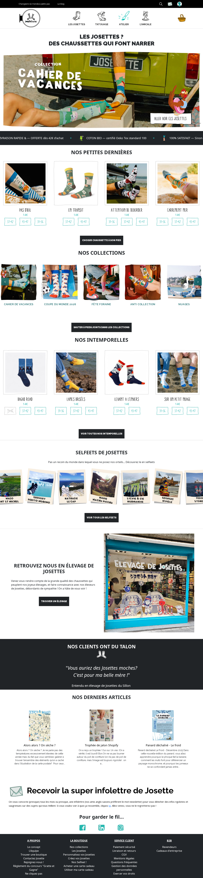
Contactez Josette (33, 858)
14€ (25, 215)
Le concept (33, 847)
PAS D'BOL (25, 210)
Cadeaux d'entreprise (169, 851)
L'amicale (145, 24)
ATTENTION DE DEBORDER (127, 210)
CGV (124, 854)
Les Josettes (79, 851)
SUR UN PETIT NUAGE (177, 399)
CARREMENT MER (177, 210)
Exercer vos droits (124, 873)
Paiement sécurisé (124, 847)
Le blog (60, 4)
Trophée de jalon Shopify (101, 745)
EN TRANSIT (76, 210)
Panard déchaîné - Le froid (163, 745)
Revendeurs (169, 847)
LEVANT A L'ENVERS (127, 399)
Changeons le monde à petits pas (34, 4)
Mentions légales (124, 858)
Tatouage (101, 24)
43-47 (25, 222)
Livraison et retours (124, 851)
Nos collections (79, 847)
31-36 (40, 222)
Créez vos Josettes (79, 858)
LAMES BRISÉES (76, 399)
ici (110, 805)
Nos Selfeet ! (79, 862)
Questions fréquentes (124, 862)
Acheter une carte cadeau (79, 866)
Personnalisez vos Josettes (79, 854)
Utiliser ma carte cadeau (79, 870)
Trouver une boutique (34, 854)
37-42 (10, 222)
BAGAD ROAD (25, 399)
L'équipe (34, 851)
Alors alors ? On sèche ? (40, 745)
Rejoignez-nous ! (34, 862)
